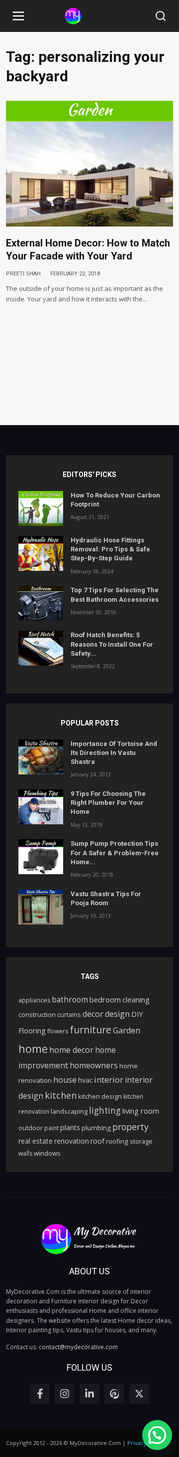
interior (108, 1079)
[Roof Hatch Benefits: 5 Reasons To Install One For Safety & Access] (40, 648)
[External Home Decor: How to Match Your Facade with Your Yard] (89, 164)
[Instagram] (65, 1394)
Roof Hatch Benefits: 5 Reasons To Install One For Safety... (112, 644)
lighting (105, 1110)
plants (70, 1127)
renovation (71, 1141)
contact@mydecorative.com (78, 1347)
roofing (117, 1141)
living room (140, 1111)
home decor (71, 1049)
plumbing (96, 1127)
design (117, 1013)
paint (51, 1128)
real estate (35, 1141)
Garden (126, 1030)
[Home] (89, 16)
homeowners (94, 1065)
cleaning (136, 999)
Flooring (32, 1030)
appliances (34, 1000)
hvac (85, 1080)
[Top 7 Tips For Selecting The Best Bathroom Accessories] (40, 603)
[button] (18, 16)
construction (37, 1014)
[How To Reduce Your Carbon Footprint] (40, 508)
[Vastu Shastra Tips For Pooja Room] (40, 907)
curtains (69, 1014)
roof (97, 1141)
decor (93, 1013)
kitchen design (100, 1096)
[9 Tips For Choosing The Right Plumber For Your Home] (40, 806)
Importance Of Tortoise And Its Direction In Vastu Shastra (114, 752)
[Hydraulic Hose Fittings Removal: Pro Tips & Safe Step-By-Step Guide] (40, 553)
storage (141, 1141)
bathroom (70, 999)
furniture (90, 1029)
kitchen (61, 1095)
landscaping (69, 1111)
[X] (139, 1394)
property (130, 1127)
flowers (57, 1031)
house (65, 1079)
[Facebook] (40, 1394)
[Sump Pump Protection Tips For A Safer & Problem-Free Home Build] (40, 856)
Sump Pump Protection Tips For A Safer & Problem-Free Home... (115, 852)
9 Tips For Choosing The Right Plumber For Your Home (108, 802)
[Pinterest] (114, 1394)
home (33, 1048)
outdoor (30, 1128)
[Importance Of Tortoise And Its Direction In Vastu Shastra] (40, 756)
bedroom (105, 999)
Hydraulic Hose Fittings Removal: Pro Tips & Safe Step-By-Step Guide (110, 549)
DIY (137, 1014)
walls (25, 1153)
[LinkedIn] (89, 1394)
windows (47, 1153)
